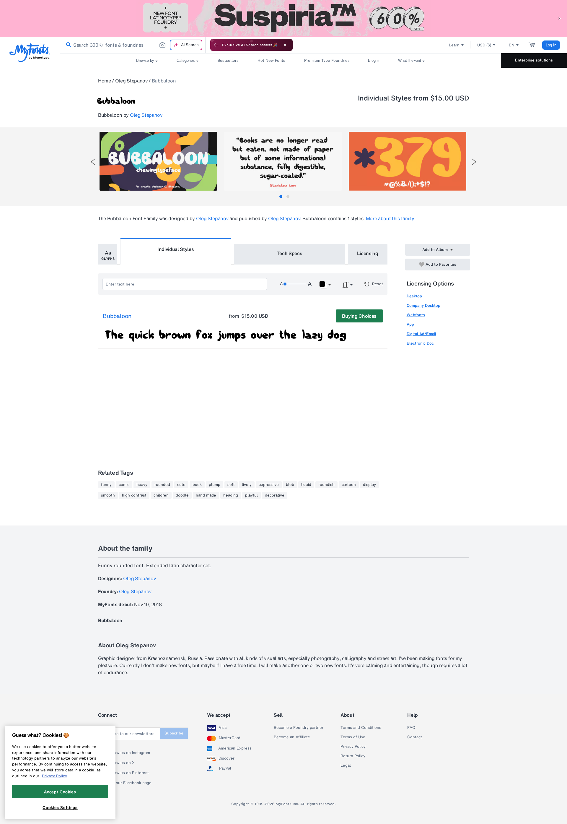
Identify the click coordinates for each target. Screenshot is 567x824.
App (410, 324)
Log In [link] (551, 45)
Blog (372, 60)
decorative (274, 495)
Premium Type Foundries (326, 60)
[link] (67, 45)
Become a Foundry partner (298, 727)
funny (106, 484)
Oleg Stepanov (131, 80)
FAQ (411, 727)
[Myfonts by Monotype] (30, 52)
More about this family (390, 218)
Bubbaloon (117, 316)
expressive (269, 484)
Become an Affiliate (292, 737)
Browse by (145, 60)
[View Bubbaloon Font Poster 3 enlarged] (407, 161)
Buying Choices (359, 315)
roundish (326, 484)
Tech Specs (289, 253)
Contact (414, 737)
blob (290, 484)
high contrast (134, 495)
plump (214, 484)
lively (247, 484)
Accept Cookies (60, 791)
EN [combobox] (511, 45)
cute (181, 484)
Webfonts (416, 315)
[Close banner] (285, 45)
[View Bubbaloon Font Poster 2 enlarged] (283, 161)
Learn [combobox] (454, 45)
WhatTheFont (409, 60)
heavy (141, 484)
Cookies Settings (60, 807)
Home (104, 80)
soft (231, 484)
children (161, 495)
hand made (206, 495)
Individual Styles (175, 249)
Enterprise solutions (534, 60)
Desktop (414, 296)
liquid (306, 484)
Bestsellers (228, 60)
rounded (162, 484)
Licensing (367, 253)
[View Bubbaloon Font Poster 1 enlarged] (158, 161)
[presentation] (93, 161)
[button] (559, 18)
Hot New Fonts (271, 60)
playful (251, 495)
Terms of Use (352, 737)
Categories (186, 60)
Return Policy (352, 756)
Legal (345, 765)
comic (124, 484)
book (197, 484)
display (369, 484)
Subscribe (173, 733)
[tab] (280, 196)
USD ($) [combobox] (484, 45)
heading (230, 495)
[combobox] (132, 45)
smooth (108, 495)
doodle (182, 495)
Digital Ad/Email (421, 334)
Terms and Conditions (360, 727)
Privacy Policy (353, 746)
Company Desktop (423, 305)
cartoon (349, 484)
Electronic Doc (420, 343)
